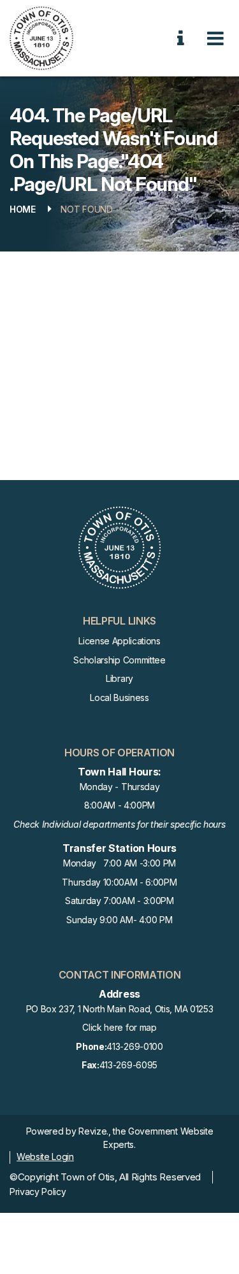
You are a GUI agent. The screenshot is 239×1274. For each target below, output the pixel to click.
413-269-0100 (119, 1046)
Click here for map (119, 1027)
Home (23, 209)
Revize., (94, 1131)
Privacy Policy (38, 1191)
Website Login (45, 1156)
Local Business (119, 697)
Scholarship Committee (119, 660)
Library (119, 678)
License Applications (119, 640)
